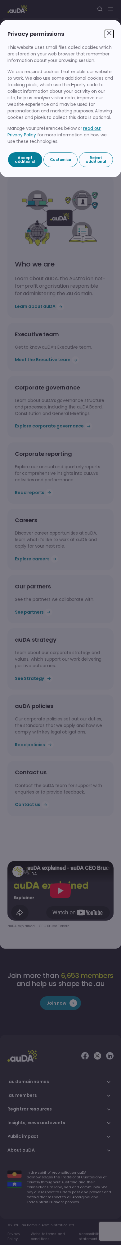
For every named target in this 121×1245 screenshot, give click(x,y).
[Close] (109, 34)
